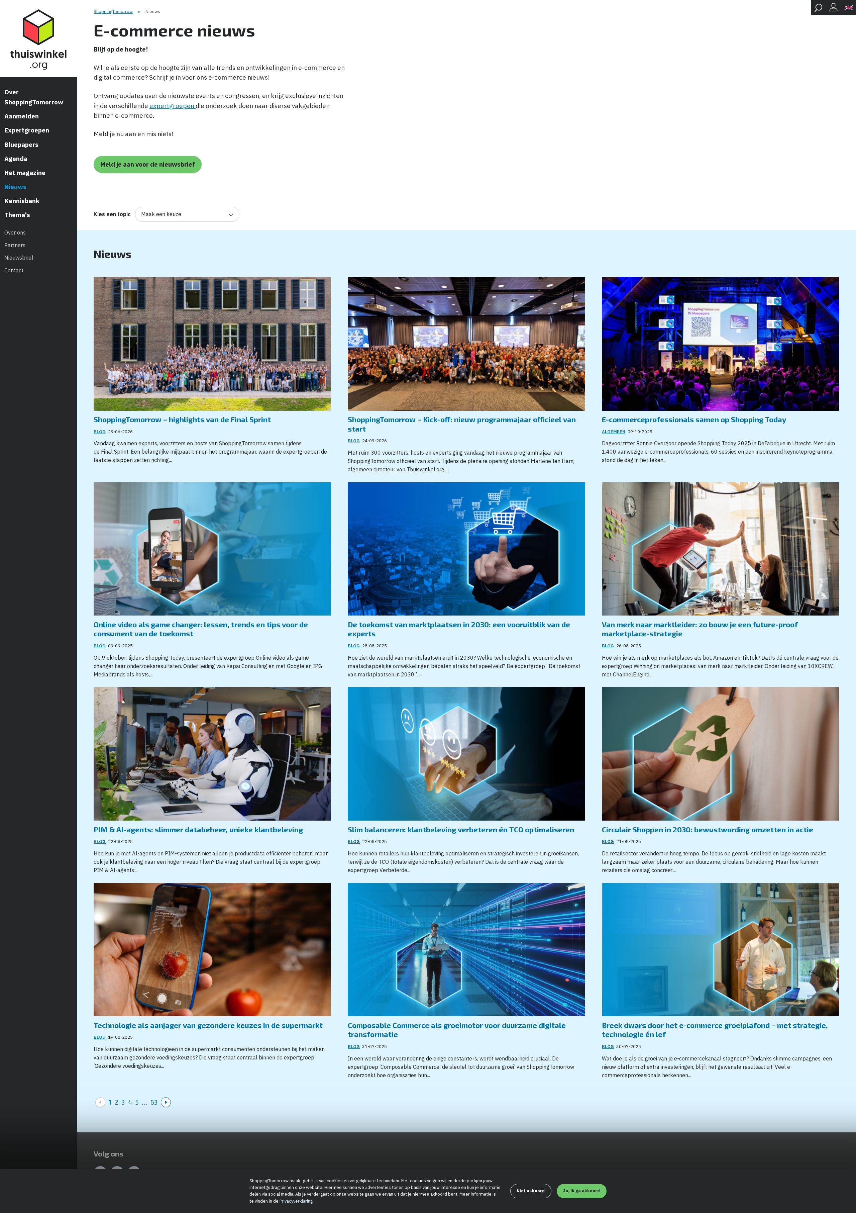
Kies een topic (112, 214)
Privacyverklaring (296, 1201)
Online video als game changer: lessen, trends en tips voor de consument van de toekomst (201, 629)
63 (153, 1102)
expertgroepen (172, 106)
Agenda (15, 159)
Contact (13, 270)
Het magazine (24, 173)
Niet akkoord (531, 1191)
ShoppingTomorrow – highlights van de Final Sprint (182, 419)
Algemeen (613, 432)
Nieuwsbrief (18, 257)
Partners (14, 245)
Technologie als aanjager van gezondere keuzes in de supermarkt (208, 1025)
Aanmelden (21, 116)
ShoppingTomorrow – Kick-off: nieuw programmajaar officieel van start (462, 424)
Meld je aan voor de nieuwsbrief (147, 164)
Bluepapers (21, 145)
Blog (100, 432)
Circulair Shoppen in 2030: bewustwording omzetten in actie (707, 829)
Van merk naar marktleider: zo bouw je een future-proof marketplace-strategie (700, 629)
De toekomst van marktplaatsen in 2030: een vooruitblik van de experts (459, 629)
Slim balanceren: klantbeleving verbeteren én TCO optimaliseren (461, 829)
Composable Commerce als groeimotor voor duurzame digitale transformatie (457, 1030)
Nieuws (15, 187)
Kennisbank (21, 201)
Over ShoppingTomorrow (33, 97)
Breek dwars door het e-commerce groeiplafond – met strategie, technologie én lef (715, 1030)
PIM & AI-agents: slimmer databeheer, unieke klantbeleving (198, 829)
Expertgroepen (26, 130)
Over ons (15, 232)
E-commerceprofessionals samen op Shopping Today (694, 419)
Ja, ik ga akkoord (581, 1191)
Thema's (17, 215)
